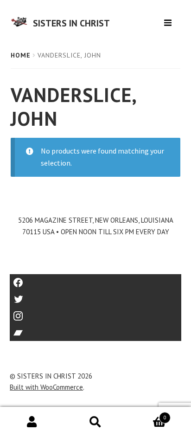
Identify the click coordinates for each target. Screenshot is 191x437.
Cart (146, 414)
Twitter (96, 296)
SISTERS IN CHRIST (71, 23)
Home (21, 55)
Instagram (95, 312)
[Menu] (169, 19)
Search (95, 422)
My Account (32, 422)
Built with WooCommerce (46, 387)
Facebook (96, 279)
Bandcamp (95, 329)
